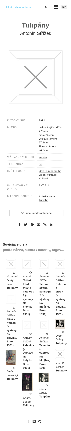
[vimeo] (35, 421)
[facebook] (30, 421)
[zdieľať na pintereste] (32, 224)
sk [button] (64, 6)
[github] (40, 421)
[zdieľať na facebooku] (19, 224)
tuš (40, 163)
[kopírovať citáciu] (51, 224)
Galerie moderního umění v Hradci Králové (50, 174)
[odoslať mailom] (38, 224)
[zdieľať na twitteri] (26, 224)
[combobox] (27, 7)
